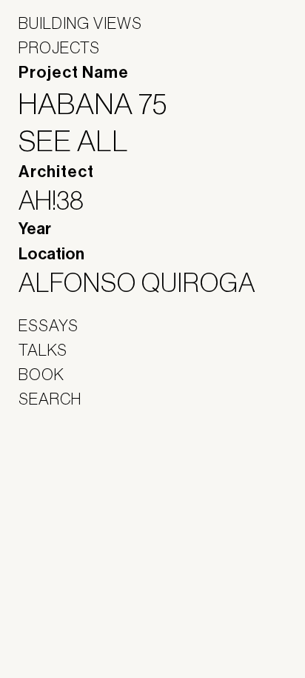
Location (51, 254)
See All (83, 140)
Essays (48, 325)
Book (41, 374)
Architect (56, 172)
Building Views (80, 23)
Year (35, 229)
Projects (59, 47)
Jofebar (57, 461)
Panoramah (60, 494)
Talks (43, 350)
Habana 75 (102, 103)
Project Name (74, 72)
